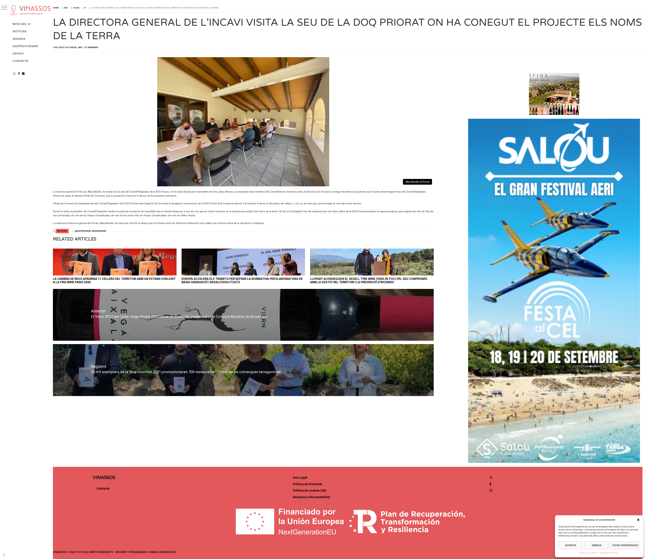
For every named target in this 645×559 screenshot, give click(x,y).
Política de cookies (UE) (309, 490)
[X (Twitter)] (14, 74)
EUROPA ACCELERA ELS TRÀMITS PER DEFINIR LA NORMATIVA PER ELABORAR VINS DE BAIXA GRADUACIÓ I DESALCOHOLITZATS (242, 280)
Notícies (20, 31)
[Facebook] (19, 73)
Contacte (21, 61)
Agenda (19, 39)
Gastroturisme (25, 46)
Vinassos (93, 47)
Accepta (570, 545)
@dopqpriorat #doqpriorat (90, 231)
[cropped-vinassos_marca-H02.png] (30, 10)
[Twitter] (490, 477)
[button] (638, 519)
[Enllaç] (115, 262)
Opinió (18, 53)
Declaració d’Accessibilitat (311, 497)
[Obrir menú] (4, 8)
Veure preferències (625, 545)
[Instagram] (23, 73)
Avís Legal (300, 477)
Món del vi (22, 24)
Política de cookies (588, 553)
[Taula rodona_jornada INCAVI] (243, 262)
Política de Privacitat (607, 553)
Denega (596, 545)
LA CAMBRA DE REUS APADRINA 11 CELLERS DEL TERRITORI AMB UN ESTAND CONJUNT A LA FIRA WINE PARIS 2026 (114, 280)
